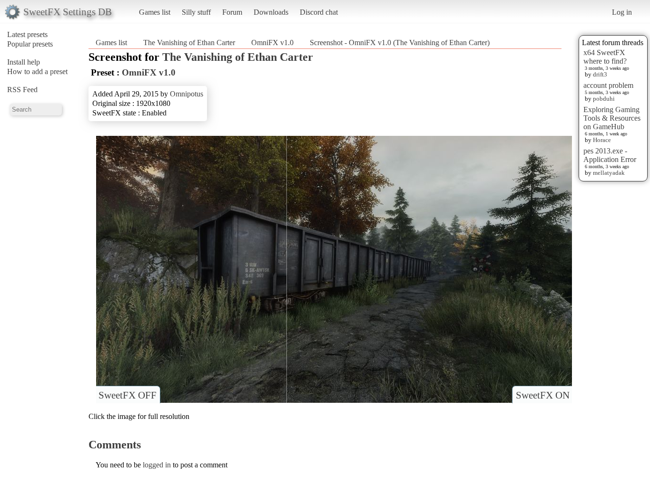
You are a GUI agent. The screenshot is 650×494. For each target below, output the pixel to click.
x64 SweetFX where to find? (605, 56)
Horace (602, 139)
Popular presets (30, 44)
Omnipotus (186, 94)
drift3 (600, 74)
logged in (157, 465)
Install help (23, 62)
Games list (154, 12)
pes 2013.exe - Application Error (609, 155)
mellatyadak (609, 172)
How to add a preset (37, 71)
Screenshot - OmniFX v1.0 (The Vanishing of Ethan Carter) (400, 42)
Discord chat (319, 12)
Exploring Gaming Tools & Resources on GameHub (611, 118)
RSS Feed (22, 90)
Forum (232, 12)
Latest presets (27, 34)
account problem (608, 85)
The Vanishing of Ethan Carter (189, 42)
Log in (622, 12)
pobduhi (604, 98)
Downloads (271, 12)
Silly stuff (196, 12)
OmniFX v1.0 (272, 42)
